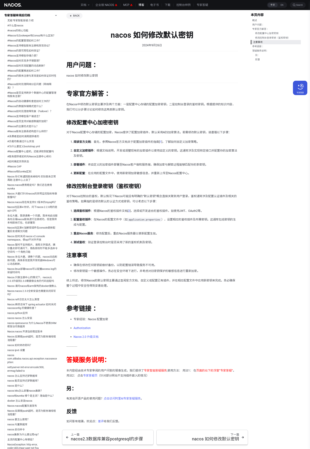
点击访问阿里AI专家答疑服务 (122, 398)
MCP (126, 5)
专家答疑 (202, 5)
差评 (101, 421)
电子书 (154, 5)
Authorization (82, 328)
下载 (167, 5)
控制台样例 (183, 5)
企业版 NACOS (104, 5)
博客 (141, 5)
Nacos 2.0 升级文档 (86, 336)
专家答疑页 (90, 375)
